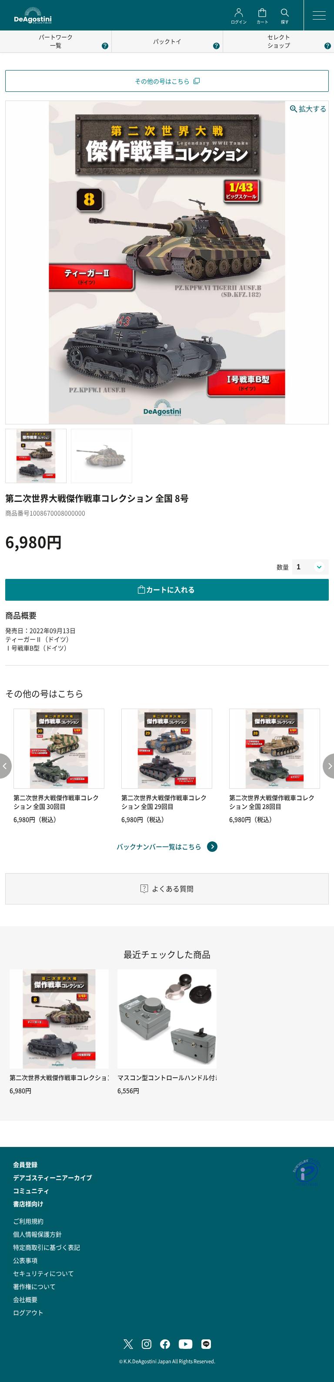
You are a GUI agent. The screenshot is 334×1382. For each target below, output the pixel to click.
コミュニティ (31, 1190)
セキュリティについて (43, 1273)
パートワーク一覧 (56, 41)
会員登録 (25, 1164)
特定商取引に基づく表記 (46, 1247)
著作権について (34, 1286)
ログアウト (28, 1312)
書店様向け (28, 1203)
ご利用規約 (28, 1221)
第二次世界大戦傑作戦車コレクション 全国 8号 (73, 1077)
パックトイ (167, 41)
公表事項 (25, 1260)
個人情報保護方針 (37, 1234)
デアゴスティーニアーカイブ (52, 1177)
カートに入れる (170, 589)
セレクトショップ (278, 41)
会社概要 (25, 1299)
